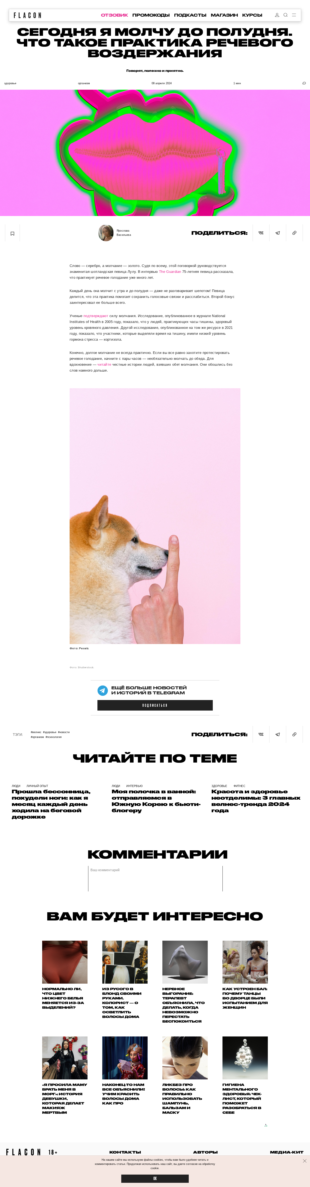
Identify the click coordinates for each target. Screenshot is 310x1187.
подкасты (190, 15)
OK (155, 1178)
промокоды (151, 15)
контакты (125, 1152)
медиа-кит (287, 1152)
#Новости (64, 732)
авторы (205, 1152)
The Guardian (170, 272)
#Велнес (36, 732)
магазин (224, 15)
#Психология (54, 737)
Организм (84, 83)
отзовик (114, 15)
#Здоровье (49, 732)
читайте (104, 365)
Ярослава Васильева (124, 232)
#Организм (37, 737)
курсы (252, 15)
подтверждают (96, 316)
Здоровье (10, 83)
